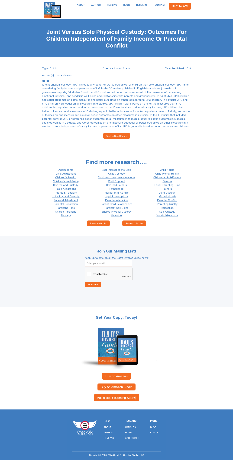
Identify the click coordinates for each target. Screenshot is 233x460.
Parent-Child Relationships (116, 204)
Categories (132, 438)
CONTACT (160, 5)
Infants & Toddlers (66, 192)
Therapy (66, 215)
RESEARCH (142, 5)
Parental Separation (66, 204)
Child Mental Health (167, 173)
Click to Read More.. (116, 136)
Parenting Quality (167, 204)
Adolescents (65, 169)
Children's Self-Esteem (167, 177)
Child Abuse (167, 169)
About (107, 427)
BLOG (126, 5)
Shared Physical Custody (116, 211)
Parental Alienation (116, 200)
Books (129, 432)
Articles (130, 427)
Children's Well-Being (66, 181)
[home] (52, 9)
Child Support (116, 181)
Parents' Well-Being (116, 207)
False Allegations (66, 188)
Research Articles (134, 223)
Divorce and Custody (65, 185)
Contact (155, 432)
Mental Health (167, 196)
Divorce (167, 181)
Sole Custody (167, 211)
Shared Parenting (65, 211)
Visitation (116, 215)
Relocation (167, 207)
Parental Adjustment (66, 200)
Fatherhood (116, 188)
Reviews (109, 438)
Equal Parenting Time (167, 185)
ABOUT (81, 5)
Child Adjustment (66, 173)
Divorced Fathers (116, 185)
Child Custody (116, 173)
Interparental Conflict (116, 192)
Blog (153, 427)
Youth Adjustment (167, 215)
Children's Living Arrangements (116, 177)
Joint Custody (167, 192)
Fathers (167, 188)
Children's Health (65, 177)
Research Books (98, 223)
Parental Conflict (167, 200)
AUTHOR (96, 5)
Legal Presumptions (116, 196)
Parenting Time (66, 207)
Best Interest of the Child (116, 169)
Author (108, 432)
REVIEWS (112, 5)
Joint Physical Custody (65, 196)
